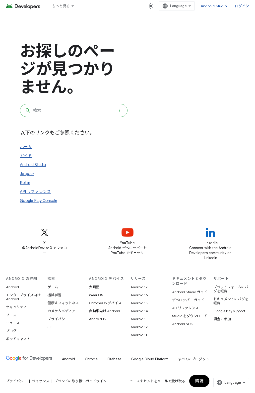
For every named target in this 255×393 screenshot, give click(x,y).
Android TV (98, 319)
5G (50, 327)
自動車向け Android (104, 311)
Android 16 (139, 295)
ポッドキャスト (18, 339)
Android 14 (139, 311)
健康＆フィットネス (63, 303)
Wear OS (96, 295)
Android (12, 287)
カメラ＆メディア (61, 311)
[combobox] (74, 110)
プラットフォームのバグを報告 (230, 289)
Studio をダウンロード (189, 316)
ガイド (26, 155)
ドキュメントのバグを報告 (230, 301)
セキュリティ (16, 307)
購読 (199, 381)
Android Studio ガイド (189, 292)
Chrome (91, 359)
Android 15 (139, 303)
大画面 (94, 287)
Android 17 (139, 287)
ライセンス (40, 381)
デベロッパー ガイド (188, 300)
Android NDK (182, 324)
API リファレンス (35, 191)
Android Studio (214, 6)
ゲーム (53, 287)
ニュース (13, 323)
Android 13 (138, 319)
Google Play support (229, 311)
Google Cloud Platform (149, 359)
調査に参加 (222, 319)
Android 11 (138, 335)
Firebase (114, 359)
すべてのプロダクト (193, 359)
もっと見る (61, 6)
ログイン (242, 6)
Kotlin (25, 182)
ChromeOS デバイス (105, 303)
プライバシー (58, 319)
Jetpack (27, 173)
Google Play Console (38, 200)
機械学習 (55, 295)
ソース (11, 315)
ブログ (11, 331)
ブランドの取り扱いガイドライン (80, 381)
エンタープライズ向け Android (23, 297)
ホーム (26, 146)
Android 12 (139, 327)
